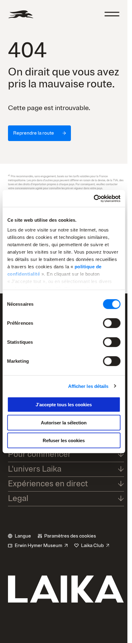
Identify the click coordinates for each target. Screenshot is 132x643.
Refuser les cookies (64, 440)
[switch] (111, 323)
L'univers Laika (34, 469)
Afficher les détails (88, 385)
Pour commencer (39, 454)
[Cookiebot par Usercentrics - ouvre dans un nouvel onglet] (93, 198)
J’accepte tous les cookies (64, 404)
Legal (18, 498)
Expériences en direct (48, 484)
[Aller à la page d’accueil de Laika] (20, 14)
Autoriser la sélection (64, 422)
